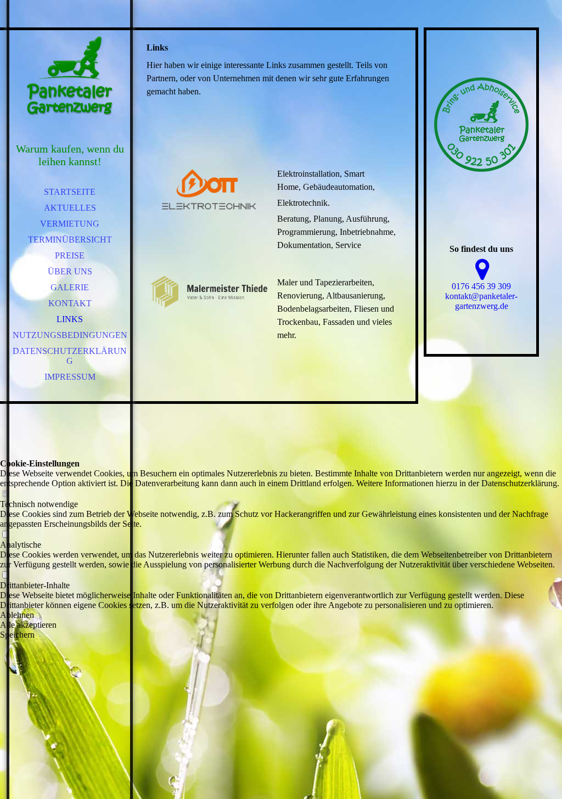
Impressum (69, 376)
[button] (281, 615)
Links (70, 319)
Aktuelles (70, 207)
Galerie (69, 287)
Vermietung (69, 223)
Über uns (70, 271)
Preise (70, 255)
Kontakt (70, 303)
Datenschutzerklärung (70, 355)
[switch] (5, 494)
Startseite (69, 191)
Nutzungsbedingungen (70, 335)
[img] (69, 77)
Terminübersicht (70, 239)
